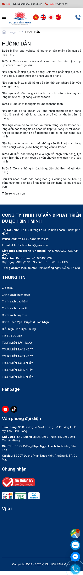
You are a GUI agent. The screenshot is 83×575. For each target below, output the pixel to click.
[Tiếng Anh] (43, 17)
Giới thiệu (7, 287)
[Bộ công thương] (18, 481)
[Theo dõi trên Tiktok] (13, 409)
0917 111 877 (58, 4)
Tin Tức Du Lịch (12, 335)
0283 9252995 (39, 239)
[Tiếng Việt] (36, 17)
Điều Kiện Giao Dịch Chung (19, 329)
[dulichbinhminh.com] (20, 17)
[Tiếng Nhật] (51, 17)
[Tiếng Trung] (58, 17)
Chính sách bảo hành (15, 301)
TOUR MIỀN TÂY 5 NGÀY (17, 370)
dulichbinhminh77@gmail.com (24, 4)
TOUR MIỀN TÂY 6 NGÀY (17, 377)
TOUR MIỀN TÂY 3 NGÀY (17, 356)
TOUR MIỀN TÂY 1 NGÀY (17, 342)
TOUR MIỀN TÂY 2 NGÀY (17, 349)
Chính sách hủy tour (14, 315)
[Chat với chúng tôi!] (75, 557)
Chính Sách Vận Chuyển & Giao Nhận (25, 322)
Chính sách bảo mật (14, 308)
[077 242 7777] (78, 17)
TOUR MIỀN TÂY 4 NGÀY (17, 363)
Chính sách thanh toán (16, 294)
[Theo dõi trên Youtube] (5, 409)
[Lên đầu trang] (76, 522)
